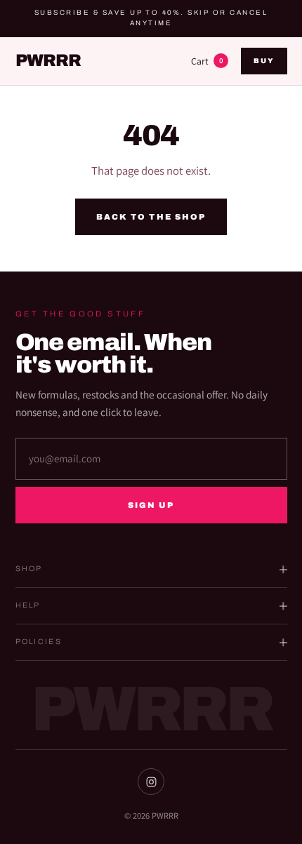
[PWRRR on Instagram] (151, 781)
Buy (264, 61)
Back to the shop (151, 217)
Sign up (151, 505)
